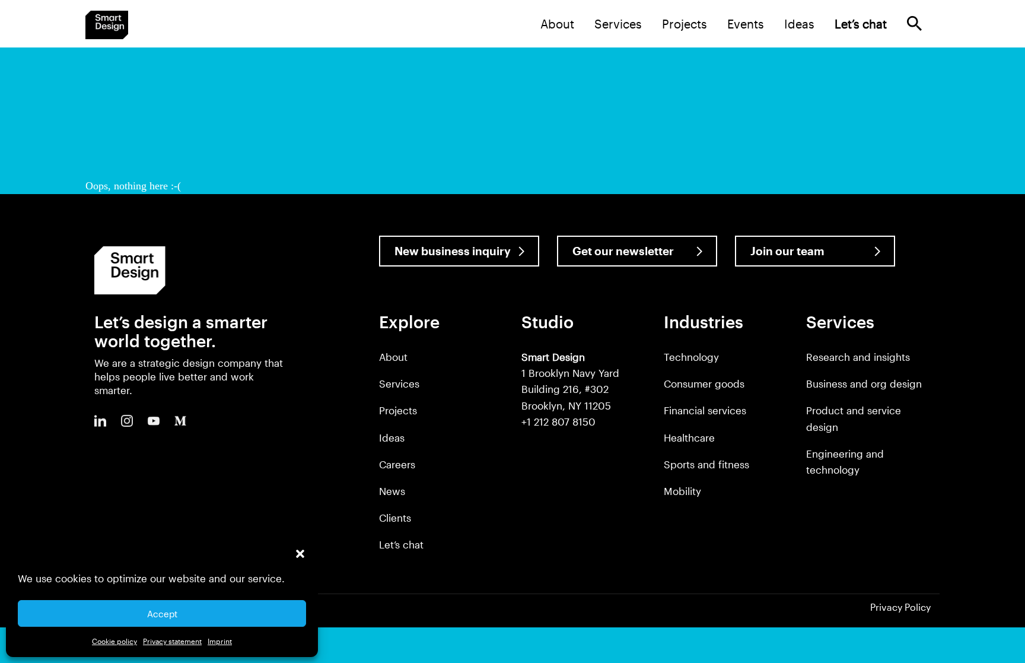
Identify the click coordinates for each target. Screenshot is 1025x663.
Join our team (787, 251)
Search (914, 23)
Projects (684, 24)
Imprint (220, 641)
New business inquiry (452, 251)
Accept (162, 613)
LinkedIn (100, 421)
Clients (395, 518)
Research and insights (858, 357)
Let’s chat (401, 544)
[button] (300, 554)
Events (745, 24)
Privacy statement (172, 641)
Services (618, 24)
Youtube (154, 421)
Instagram (127, 421)
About (557, 24)
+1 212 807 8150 (558, 421)
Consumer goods (704, 383)
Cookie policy (114, 641)
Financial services (705, 410)
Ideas (799, 24)
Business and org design (864, 383)
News (392, 491)
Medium (180, 421)
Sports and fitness (706, 464)
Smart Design (106, 25)
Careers (397, 464)
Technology (691, 357)
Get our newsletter (623, 251)
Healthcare (689, 437)
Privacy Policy (900, 607)
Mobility (682, 491)
